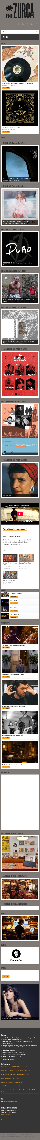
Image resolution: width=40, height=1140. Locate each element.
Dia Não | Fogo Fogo (9, 580)
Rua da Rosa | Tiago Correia (25, 564)
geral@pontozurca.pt (7, 1114)
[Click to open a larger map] (9, 1101)
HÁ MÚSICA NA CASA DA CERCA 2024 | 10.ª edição (16, 1067)
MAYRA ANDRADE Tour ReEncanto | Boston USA (15, 1074)
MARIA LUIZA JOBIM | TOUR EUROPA (12, 1082)
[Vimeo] (27, 24)
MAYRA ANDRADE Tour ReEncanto (11, 1078)
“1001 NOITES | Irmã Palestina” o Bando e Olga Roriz (15, 1071)
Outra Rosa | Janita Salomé (15, 529)
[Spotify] (18, 24)
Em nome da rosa (14, 536)
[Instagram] (31, 24)
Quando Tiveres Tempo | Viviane (10, 564)
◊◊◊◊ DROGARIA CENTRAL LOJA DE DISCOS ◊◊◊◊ (14, 904)
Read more (6, 87)
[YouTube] (23, 24)
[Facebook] (36, 24)
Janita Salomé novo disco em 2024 (10, 1086)
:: (1, 1119)
